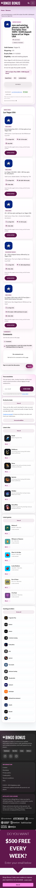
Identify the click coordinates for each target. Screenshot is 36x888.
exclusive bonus (22, 78)
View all (19, 403)
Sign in (29, 366)
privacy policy (25, 393)
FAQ (4, 780)
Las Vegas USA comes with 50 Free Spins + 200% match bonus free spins (17, 298)
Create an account (8, 414)
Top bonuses (6, 750)
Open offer (10, 152)
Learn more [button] (28, 880)
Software (29, 750)
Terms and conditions (18, 420)
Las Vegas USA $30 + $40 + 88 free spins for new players (17, 172)
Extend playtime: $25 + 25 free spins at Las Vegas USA (18, 129)
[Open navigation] (32, 3)
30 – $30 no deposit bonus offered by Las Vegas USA (17, 255)
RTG (15, 78)
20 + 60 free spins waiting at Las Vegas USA (18, 213)
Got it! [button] (18, 884)
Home (3, 10)
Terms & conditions (8, 778)
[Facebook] (5, 756)
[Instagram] (16, 756)
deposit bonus (8, 78)
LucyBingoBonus (17, 92)
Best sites (15, 750)
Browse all (18, 612)
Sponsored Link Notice (9, 100)
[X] (10, 756)
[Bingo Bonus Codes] (10, 3)
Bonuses (8, 10)
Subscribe (26, 389)
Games (21, 750)
